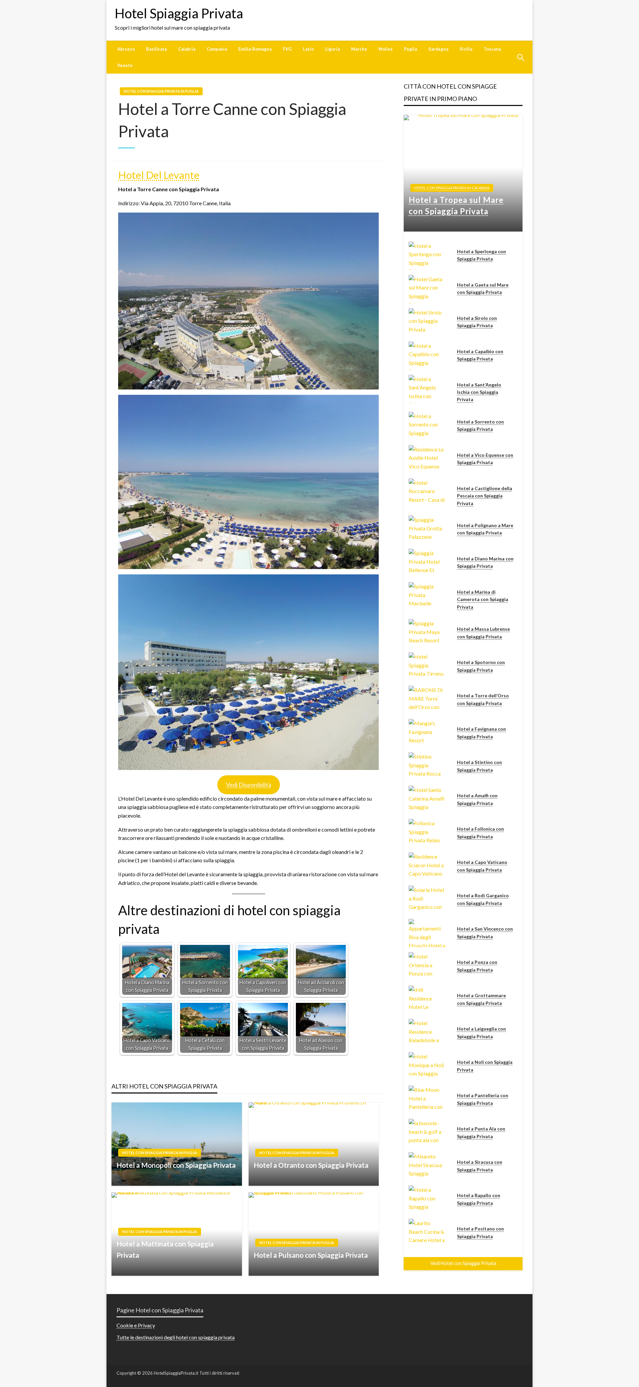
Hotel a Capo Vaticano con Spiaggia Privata (482, 865)
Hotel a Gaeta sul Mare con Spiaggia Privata (483, 288)
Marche (359, 49)
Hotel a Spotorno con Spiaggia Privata (481, 665)
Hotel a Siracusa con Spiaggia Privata (479, 1165)
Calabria (186, 49)
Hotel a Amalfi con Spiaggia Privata (477, 799)
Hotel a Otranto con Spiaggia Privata (311, 1165)
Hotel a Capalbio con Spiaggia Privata (480, 354)
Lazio (308, 49)
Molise (385, 49)
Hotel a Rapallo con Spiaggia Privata (478, 1198)
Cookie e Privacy (135, 1325)
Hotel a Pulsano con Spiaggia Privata (311, 1255)
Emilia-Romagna (255, 49)
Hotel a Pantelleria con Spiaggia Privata (482, 1098)
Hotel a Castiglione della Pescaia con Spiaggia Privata (484, 495)
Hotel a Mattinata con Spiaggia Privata (165, 1249)
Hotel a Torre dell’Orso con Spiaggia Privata (483, 699)
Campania (217, 49)
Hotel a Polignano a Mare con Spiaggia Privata (485, 528)
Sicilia (466, 49)
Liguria (332, 49)
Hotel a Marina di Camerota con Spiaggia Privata (482, 599)
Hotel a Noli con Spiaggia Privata (485, 1065)
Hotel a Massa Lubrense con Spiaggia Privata (483, 632)
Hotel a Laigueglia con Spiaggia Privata (481, 1032)
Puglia (410, 49)
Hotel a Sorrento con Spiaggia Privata (480, 425)
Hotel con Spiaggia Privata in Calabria (451, 188)
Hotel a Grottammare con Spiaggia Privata (481, 999)
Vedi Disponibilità (248, 784)
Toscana (492, 49)
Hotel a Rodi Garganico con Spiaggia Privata (483, 899)
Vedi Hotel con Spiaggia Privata (463, 1263)
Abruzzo (126, 49)
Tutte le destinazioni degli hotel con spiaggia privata (175, 1337)
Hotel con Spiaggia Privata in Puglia (161, 91)
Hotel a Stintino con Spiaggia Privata (479, 765)
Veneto (124, 65)
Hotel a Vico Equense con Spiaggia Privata (485, 458)
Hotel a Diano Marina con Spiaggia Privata (485, 562)
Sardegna (438, 49)
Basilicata (156, 49)
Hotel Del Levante (158, 175)
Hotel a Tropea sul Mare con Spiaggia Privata (456, 205)
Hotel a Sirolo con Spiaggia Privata (477, 321)
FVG (287, 49)
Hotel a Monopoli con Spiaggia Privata (176, 1165)
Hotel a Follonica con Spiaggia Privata (480, 832)
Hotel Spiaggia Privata (179, 13)
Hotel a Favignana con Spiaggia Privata (481, 732)
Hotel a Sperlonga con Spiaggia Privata (481, 255)
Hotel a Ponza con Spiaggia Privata (477, 965)
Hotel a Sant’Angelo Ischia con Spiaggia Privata (479, 392)
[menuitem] (125, 49)
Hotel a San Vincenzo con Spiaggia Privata (485, 932)
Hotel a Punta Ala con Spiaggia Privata (481, 1132)
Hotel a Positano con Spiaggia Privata (480, 1232)
